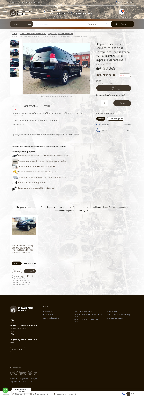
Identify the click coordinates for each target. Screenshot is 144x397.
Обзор (15, 106)
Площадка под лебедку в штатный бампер (86, 320)
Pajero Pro (21, 12)
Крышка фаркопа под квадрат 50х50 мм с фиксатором (36, 188)
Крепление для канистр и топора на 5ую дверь (88, 315)
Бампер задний (47, 311)
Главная (14, 34)
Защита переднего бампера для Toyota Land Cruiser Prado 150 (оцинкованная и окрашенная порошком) (23, 248)
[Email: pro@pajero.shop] (97, 68)
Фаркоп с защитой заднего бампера (60, 34)
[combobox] (96, 24)
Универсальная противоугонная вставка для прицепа (36, 166)
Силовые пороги (111, 311)
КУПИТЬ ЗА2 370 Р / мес (116, 88)
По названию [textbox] (92, 24)
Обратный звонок (102, 12)
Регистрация (129, 2)
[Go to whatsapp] (5, 390)
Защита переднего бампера (83, 311)
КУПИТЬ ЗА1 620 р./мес (30, 271)
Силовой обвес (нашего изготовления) (33, 34)
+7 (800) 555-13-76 (23, 325)
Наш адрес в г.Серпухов (31, 2)
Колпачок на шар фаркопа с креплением (32, 183)
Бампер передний (47, 315)
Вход (120, 2)
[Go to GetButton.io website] (5, 394)
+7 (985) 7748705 (23, 340)
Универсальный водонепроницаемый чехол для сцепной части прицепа (42, 177)
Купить (122, 103)
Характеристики (31, 106)
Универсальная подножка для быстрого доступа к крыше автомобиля (42, 161)
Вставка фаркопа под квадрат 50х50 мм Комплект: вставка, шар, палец (43, 156)
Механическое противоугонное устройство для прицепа (37, 172)
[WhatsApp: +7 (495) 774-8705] (113, 68)
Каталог (16, 24)
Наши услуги (14, 2)
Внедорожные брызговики (50, 318)
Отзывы (48, 106)
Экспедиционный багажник (115, 318)
